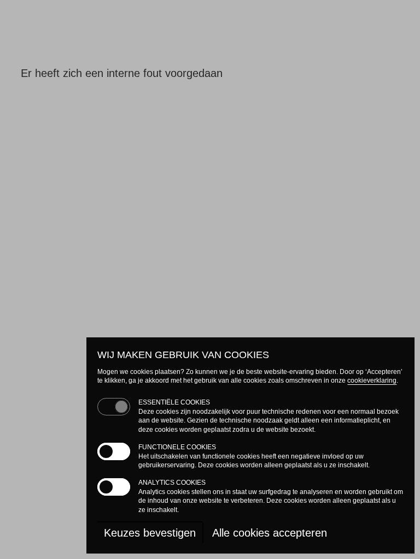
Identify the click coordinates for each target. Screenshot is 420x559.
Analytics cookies (172, 482)
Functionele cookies (177, 447)
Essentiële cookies (174, 402)
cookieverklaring (371, 380)
